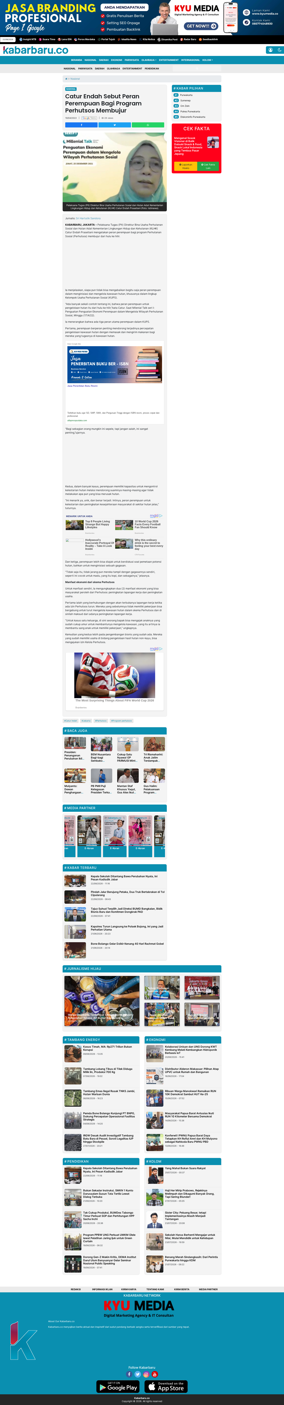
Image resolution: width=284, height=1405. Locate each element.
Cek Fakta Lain (209, 166)
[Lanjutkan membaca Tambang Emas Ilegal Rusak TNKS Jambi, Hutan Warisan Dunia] (73, 1098)
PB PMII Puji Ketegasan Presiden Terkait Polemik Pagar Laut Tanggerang (101, 793)
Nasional (71, 89)
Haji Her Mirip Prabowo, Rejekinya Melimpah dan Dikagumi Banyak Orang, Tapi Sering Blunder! (189, 1193)
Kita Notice (149, 39)
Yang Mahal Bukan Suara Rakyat (185, 1168)
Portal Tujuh (108, 39)
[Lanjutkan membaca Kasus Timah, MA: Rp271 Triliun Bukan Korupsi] (73, 1053)
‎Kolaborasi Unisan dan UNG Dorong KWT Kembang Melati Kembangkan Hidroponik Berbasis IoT (191, 1050)
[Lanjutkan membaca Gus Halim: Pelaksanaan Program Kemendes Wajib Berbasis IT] (154, 775)
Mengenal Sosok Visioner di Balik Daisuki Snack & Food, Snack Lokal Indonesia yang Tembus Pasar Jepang (188, 145)
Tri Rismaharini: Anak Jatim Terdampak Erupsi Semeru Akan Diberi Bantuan (153, 762)
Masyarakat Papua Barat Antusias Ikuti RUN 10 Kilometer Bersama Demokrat (189, 1115)
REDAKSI (76, 1289)
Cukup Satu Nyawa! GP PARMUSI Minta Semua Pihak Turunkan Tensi (127, 761)
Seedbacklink (210, 39)
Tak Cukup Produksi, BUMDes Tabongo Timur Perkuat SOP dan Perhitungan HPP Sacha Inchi (108, 1215)
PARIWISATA (132, 60)
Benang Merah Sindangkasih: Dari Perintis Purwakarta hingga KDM (191, 1258)
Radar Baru (190, 39)
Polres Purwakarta (190, 111)
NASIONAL (90, 60)
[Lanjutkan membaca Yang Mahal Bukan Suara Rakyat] (154, 1175)
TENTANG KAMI (155, 1289)
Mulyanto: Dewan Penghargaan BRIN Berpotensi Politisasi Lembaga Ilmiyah (74, 793)
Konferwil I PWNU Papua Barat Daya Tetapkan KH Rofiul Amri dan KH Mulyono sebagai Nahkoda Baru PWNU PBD (191, 1138)
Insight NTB (29, 39)
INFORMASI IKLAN (102, 1289)
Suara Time (49, 39)
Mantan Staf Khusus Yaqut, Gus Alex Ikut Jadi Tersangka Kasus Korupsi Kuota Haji (126, 793)
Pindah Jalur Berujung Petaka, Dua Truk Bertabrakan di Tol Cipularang (128, 893)
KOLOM (206, 60)
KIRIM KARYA (128, 1289)
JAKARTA (89, 224)
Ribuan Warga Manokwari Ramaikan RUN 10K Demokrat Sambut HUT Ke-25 (190, 1092)
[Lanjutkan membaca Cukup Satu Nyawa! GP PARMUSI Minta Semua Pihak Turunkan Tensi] (128, 743)
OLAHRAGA (148, 60)
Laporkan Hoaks (186, 166)
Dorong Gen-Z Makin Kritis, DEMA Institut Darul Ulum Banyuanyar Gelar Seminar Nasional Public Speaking (109, 1260)
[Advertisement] (114, 264)
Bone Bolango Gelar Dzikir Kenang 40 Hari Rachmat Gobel (127, 943)
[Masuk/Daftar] (270, 50)
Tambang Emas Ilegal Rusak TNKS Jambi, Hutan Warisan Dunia (109, 1092)
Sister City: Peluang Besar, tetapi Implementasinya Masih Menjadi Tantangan (185, 1215)
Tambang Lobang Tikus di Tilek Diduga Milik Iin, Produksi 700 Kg (107, 1070)
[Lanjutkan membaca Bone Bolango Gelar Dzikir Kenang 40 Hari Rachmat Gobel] (75, 950)
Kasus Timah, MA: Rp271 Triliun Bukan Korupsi (107, 1048)
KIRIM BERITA (181, 1289)
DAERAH (103, 60)
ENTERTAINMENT (169, 60)
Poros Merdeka (86, 39)
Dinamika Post (169, 39)
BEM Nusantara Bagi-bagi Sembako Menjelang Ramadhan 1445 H (101, 762)
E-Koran (89, 848)
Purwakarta (186, 95)
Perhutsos (101, 721)
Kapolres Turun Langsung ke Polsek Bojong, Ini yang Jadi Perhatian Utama (127, 928)
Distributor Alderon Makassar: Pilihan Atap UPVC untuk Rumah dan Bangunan (192, 1070)
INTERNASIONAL (190, 60)
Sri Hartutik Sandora (88, 218)
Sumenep (185, 100)
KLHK (153, 228)
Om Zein (184, 105)
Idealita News (128, 39)
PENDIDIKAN (152, 68)
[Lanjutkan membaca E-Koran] (89, 830)
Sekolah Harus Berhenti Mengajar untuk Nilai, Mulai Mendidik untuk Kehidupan (190, 1236)
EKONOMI (116, 60)
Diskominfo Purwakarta (192, 116)
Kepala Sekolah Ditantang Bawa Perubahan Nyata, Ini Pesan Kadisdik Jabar (124, 878)
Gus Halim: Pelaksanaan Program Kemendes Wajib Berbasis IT (154, 792)
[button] (279, 50)
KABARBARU (73, 224)
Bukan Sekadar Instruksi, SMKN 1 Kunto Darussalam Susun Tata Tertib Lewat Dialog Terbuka (108, 1193)
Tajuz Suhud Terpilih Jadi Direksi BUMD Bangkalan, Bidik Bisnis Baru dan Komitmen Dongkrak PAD (127, 910)
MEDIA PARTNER (208, 1289)
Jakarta (86, 721)
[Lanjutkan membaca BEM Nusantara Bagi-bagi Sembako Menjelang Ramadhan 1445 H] (101, 743)
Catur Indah (71, 721)
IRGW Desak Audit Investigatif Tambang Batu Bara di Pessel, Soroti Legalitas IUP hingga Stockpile (108, 1138)
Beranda (76, 60)
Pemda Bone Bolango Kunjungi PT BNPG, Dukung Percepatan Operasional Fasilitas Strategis (109, 1116)
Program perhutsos (122, 721)
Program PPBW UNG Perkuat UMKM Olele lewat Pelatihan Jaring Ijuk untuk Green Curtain (109, 1238)
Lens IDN (66, 39)
